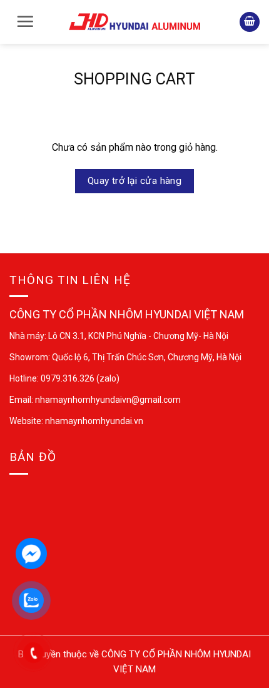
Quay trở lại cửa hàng (135, 180)
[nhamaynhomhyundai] (134, 21)
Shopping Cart (134, 78)
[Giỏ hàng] (250, 22)
